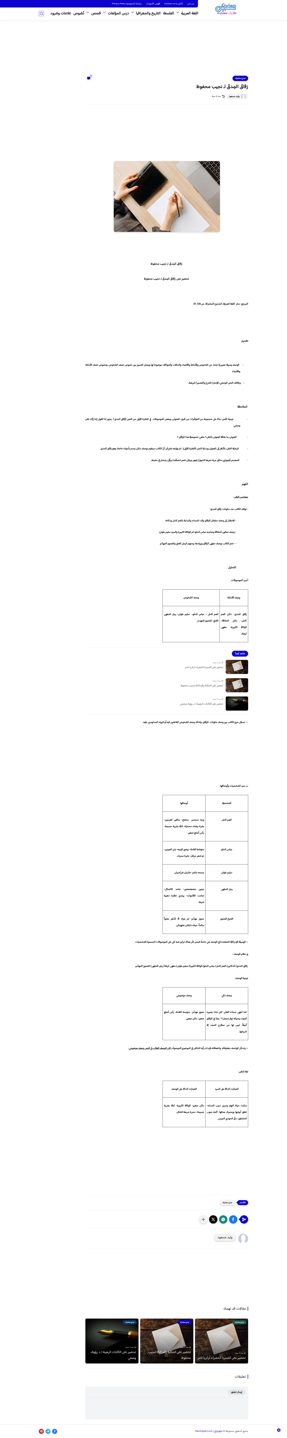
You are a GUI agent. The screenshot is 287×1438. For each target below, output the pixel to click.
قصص (96, 13)
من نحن (190, 4)
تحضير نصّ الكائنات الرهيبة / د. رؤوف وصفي (201, 704)
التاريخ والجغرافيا (148, 13)
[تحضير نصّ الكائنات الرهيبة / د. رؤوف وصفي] (237, 703)
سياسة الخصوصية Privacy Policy (127, 4)
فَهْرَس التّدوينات (153, 4)
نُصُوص (78, 13)
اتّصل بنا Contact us (173, 4)
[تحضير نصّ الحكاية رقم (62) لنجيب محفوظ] (237, 685)
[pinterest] (41, 1431)
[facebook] (54, 1431)
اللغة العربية (189, 13)
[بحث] (41, 13)
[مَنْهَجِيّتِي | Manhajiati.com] (225, 9)
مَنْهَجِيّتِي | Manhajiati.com (209, 1431)
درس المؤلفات (118, 13)
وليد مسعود (234, 96)
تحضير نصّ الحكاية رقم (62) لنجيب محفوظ (202, 686)
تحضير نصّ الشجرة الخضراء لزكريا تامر (204, 667)
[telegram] (48, 1431)
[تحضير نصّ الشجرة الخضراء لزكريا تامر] (237, 667)
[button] (233, 1219)
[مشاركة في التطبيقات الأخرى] (203, 1219)
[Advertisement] (143, 50)
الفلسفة (168, 13)
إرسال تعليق (236, 1392)
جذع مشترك (240, 78)
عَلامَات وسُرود (60, 13)
